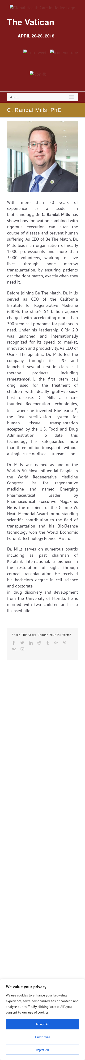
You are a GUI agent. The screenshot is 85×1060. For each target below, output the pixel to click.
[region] (42, 1019)
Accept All (42, 1024)
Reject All (42, 1050)
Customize (42, 1037)
